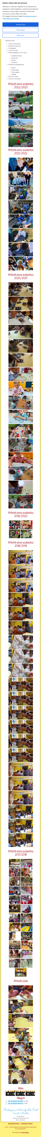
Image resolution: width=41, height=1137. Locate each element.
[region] (20, 19)
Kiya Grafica (25, 1132)
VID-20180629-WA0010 (15, 1101)
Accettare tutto (20, 24)
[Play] (8, 1094)
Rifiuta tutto (20, 35)
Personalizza (21, 30)
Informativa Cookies (27, 1123)
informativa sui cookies (11, 18)
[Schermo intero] (15, 1094)
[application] (10, 1093)
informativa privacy (29, 16)
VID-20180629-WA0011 (15, 1103)
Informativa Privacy (13, 1123)
